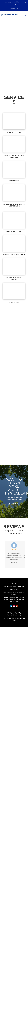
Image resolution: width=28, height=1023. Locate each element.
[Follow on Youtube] (17, 606)
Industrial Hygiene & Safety (14, 278)
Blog (20, 615)
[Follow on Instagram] (14, 606)
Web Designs (20, 618)
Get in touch (14, 504)
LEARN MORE (14, 72)
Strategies (14, 620)
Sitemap (15, 615)
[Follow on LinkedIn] (11, 606)
